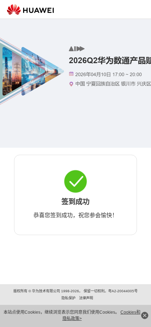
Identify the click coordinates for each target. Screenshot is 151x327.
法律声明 (86, 298)
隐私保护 (68, 298)
